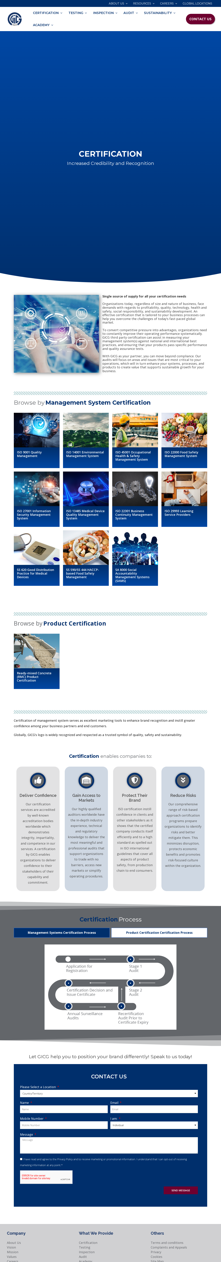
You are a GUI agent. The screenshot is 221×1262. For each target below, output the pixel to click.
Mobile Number (32, 1118)
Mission (12, 1252)
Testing (84, 1247)
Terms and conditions (167, 1243)
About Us (14, 1243)
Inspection (87, 1252)
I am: (114, 1118)
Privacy (156, 1252)
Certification (88, 1243)
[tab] (62, 933)
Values (12, 1257)
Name (25, 1103)
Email (114, 1103)
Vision (11, 1247)
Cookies (156, 1257)
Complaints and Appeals (169, 1247)
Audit (83, 1257)
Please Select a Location (38, 1087)
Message (27, 1134)
